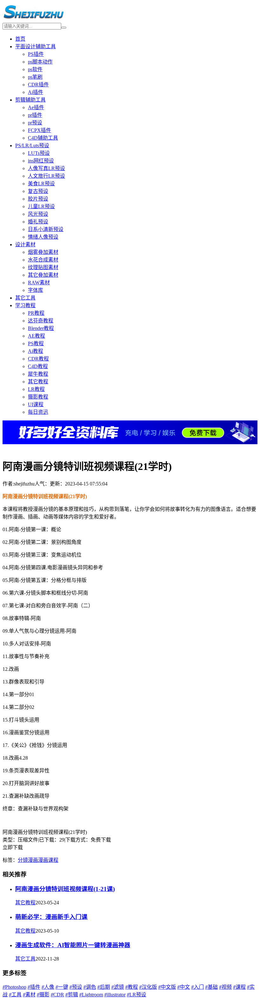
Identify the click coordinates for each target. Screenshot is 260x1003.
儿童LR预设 (41, 206)
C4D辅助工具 (43, 138)
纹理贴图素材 (43, 267)
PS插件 (36, 54)
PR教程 (36, 313)
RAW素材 (39, 282)
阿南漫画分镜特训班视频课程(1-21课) (65, 889)
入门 (197, 987)
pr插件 (35, 115)
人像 (48, 987)
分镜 (23, 860)
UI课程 (35, 404)
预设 (75, 987)
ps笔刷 (35, 77)
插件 (34, 987)
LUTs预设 (39, 153)
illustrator (115, 994)
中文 (183, 987)
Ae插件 (36, 107)
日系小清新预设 (45, 229)
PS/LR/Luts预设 (32, 145)
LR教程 (36, 389)
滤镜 (117, 987)
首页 (20, 39)
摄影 (43, 994)
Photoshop (14, 987)
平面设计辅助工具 (35, 46)
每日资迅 (38, 412)
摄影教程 (38, 396)
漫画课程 (48, 860)
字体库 (35, 290)
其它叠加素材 (43, 275)
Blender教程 (41, 328)
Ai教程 (35, 351)
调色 (89, 987)
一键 (61, 987)
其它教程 (38, 381)
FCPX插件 (39, 130)
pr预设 (35, 122)
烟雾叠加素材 (43, 252)
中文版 (167, 987)
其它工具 (25, 297)
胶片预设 (38, 198)
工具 (15, 994)
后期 (103, 987)
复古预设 (38, 191)
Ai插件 (35, 92)
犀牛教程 (38, 374)
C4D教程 (38, 366)
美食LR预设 (41, 183)
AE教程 (36, 336)
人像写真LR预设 (46, 168)
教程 (131, 987)
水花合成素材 (43, 259)
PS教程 (36, 343)
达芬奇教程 (40, 320)
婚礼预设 (38, 221)
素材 (29, 994)
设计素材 (25, 244)
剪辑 (71, 994)
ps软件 (35, 69)
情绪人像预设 (43, 237)
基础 (211, 987)
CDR (57, 994)
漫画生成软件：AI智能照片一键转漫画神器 (72, 945)
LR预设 (136, 994)
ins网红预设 (41, 160)
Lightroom (91, 994)
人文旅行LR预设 (46, 176)
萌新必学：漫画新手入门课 (51, 917)
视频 (225, 987)
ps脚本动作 (40, 61)
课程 (239, 987)
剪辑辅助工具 (30, 99)
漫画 (33, 860)
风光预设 (38, 214)
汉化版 (148, 987)
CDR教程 (38, 358)
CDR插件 (38, 84)
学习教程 (25, 305)
